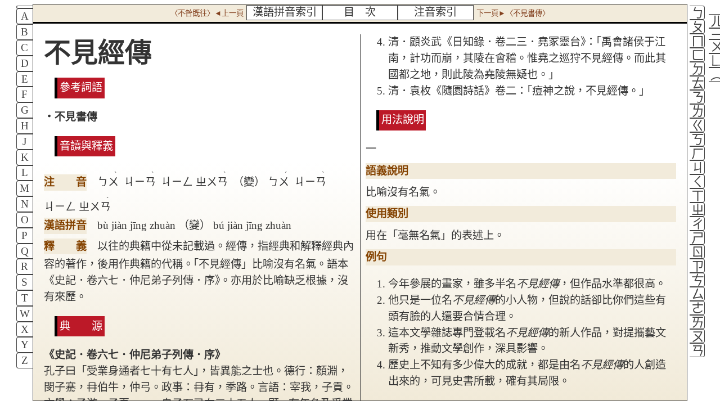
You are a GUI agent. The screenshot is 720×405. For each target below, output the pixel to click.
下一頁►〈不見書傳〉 (513, 13)
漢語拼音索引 (285, 12)
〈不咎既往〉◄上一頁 (207, 13)
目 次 (360, 12)
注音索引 (435, 12)
